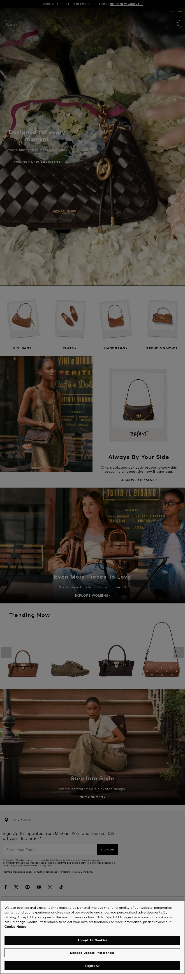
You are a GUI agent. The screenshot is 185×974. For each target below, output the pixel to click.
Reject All (92, 965)
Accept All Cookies (92, 940)
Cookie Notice (16, 926)
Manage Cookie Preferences (92, 953)
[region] (92, 937)
